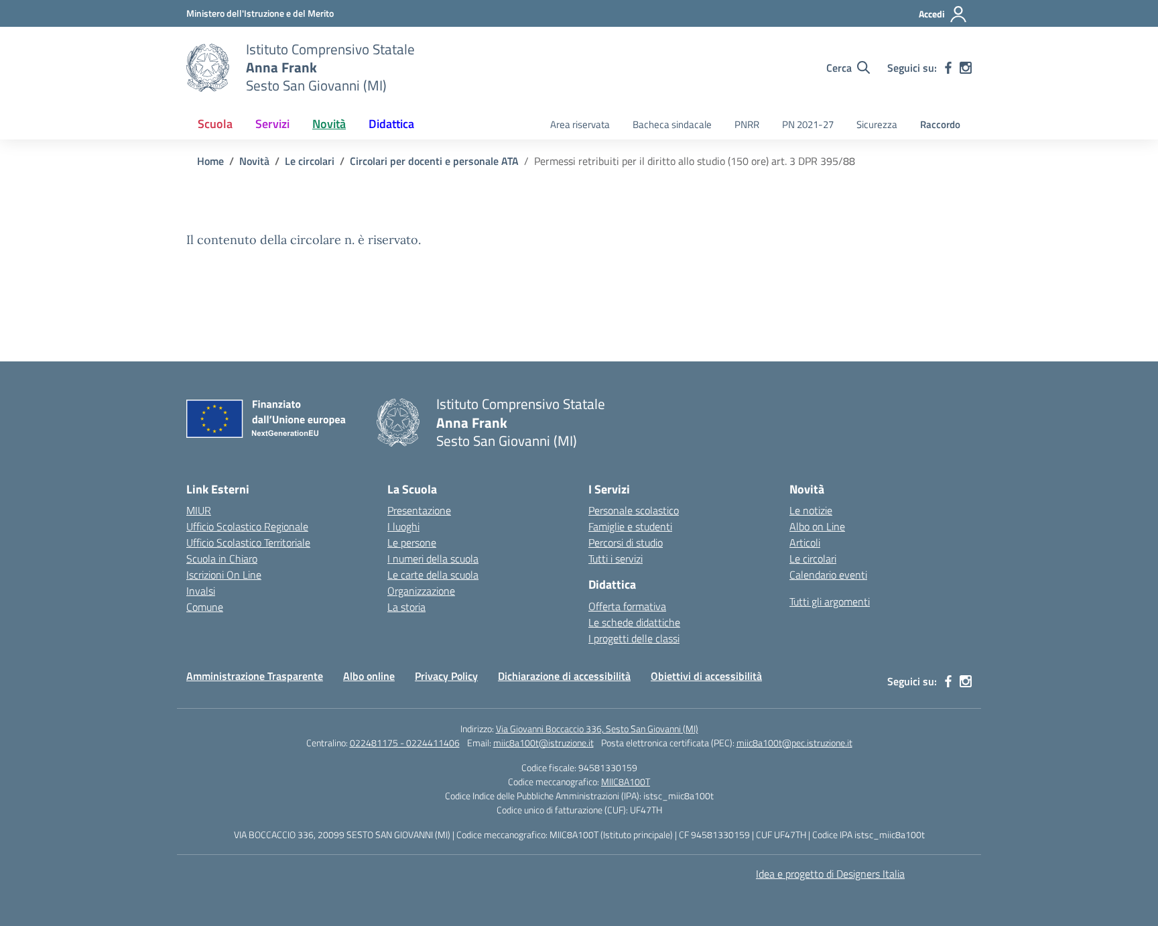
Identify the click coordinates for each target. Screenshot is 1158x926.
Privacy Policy (446, 676)
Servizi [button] (272, 124)
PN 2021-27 (808, 124)
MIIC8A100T (625, 781)
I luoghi (403, 526)
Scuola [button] (215, 124)
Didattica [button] (391, 124)
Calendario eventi (828, 575)
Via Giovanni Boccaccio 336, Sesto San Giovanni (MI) (597, 728)
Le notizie (810, 510)
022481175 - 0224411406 (405, 743)
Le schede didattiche (634, 622)
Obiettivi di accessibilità (706, 676)
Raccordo (940, 124)
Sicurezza (876, 124)
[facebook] (948, 68)
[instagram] (966, 68)
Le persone (411, 542)
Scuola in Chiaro (221, 559)
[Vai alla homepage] (207, 68)
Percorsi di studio (625, 542)
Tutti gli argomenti (829, 601)
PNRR (746, 124)
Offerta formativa (627, 606)
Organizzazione (421, 591)
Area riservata (580, 124)
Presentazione (419, 510)
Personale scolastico (633, 510)
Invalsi (200, 591)
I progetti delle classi (634, 638)
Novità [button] (329, 124)
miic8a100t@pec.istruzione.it (794, 743)
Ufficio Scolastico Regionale (247, 526)
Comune (204, 607)
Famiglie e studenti (630, 526)
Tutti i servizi (615, 559)
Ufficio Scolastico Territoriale (248, 542)
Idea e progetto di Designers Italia (830, 874)
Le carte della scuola (432, 575)
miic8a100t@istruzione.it (543, 743)
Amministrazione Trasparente (254, 676)
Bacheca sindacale (672, 124)
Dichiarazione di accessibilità (564, 676)
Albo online (369, 676)
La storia (406, 607)
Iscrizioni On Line (223, 575)
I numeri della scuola (432, 559)
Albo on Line (817, 526)
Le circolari (812, 559)
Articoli (804, 542)
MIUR (198, 510)
